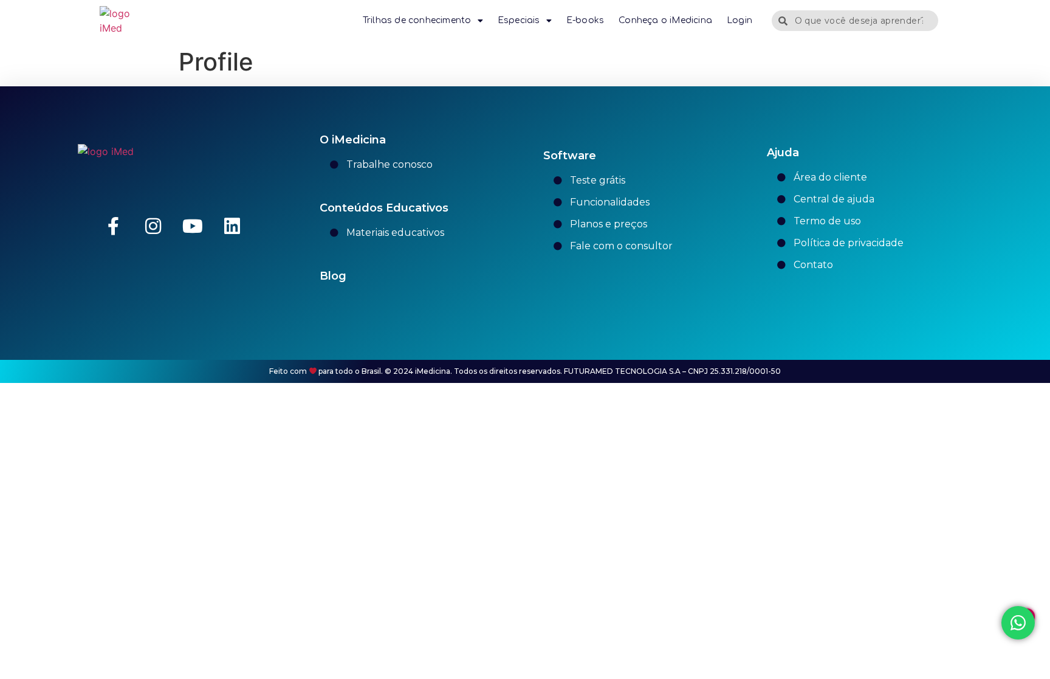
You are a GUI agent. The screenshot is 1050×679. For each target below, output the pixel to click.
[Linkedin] (232, 226)
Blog (333, 276)
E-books (585, 20)
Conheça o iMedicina (665, 20)
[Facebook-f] (114, 226)
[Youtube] (193, 226)
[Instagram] (153, 226)
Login (739, 20)
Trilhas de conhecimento (417, 20)
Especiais (519, 20)
